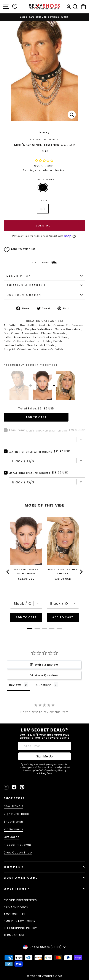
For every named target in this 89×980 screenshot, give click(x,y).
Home (44, 132)
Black (43, 187)
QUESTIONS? (17, 888)
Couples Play (13, 329)
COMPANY (14, 867)
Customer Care (21, 878)
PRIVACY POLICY (16, 907)
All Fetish (10, 325)
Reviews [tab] (15, 685)
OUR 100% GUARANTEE (27, 295)
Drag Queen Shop (18, 852)
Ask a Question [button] (46, 675)
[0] (14, 6)
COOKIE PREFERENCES (20, 900)
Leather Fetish (14, 345)
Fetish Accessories (17, 337)
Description (18, 275)
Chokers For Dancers (68, 325)
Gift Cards (11, 837)
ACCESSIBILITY (14, 914)
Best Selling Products (35, 325)
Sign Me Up (44, 756)
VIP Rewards (13, 829)
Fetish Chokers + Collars (50, 337)
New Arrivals (13, 806)
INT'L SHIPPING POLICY (20, 928)
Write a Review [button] (46, 665)
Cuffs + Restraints (67, 329)
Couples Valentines (38, 329)
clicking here (44, 773)
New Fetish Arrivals (40, 345)
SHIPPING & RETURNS (26, 285)
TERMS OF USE (14, 935)
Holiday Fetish (52, 341)
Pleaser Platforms (18, 845)
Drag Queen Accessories (21, 333)
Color (44, 179)
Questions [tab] (44, 685)
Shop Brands (14, 822)
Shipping (29, 170)
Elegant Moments (53, 333)
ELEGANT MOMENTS (44, 139)
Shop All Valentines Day (21, 349)
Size (44, 200)
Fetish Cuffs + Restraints (21, 341)
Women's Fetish (52, 349)
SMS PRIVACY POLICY (19, 921)
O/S (43, 208)
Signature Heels (16, 814)
